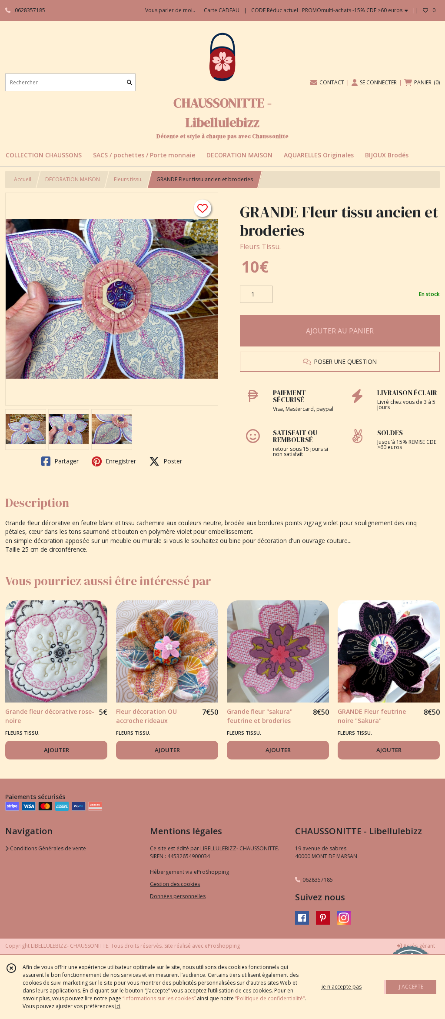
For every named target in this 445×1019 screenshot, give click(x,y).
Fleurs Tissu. (260, 246)
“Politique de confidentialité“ (270, 998)
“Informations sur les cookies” (159, 998)
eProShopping (222, 945)
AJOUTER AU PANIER (340, 331)
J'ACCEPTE (411, 986)
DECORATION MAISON (72, 179)
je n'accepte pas (342, 986)
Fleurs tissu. (128, 179)
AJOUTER (56, 750)
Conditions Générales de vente (47, 848)
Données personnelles (178, 896)
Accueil (22, 179)
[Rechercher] (129, 82)
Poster (172, 461)
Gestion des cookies (175, 884)
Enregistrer (120, 461)
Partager (66, 461)
